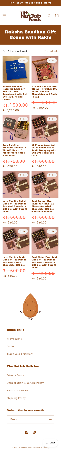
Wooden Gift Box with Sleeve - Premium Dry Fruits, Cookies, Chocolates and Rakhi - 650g (45, 91)
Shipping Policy (16, 398)
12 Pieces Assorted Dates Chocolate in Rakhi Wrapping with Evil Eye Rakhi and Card (44, 150)
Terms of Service (18, 390)
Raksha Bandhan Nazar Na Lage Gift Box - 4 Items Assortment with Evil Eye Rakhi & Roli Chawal (15, 93)
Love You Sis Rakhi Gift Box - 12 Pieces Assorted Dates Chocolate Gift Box (14, 261)
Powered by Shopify (41, 448)
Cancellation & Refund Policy (25, 383)
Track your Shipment (20, 354)
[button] (4, 15)
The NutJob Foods (25, 448)
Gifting (11, 346)
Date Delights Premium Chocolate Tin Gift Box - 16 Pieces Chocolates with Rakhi (14, 150)
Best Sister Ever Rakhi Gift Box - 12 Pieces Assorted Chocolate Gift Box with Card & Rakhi (45, 262)
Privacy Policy (15, 375)
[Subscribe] (50, 419)
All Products (14, 339)
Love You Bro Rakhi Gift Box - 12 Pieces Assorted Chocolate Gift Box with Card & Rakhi (15, 206)
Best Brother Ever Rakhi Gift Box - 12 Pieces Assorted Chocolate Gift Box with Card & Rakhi (43, 206)
